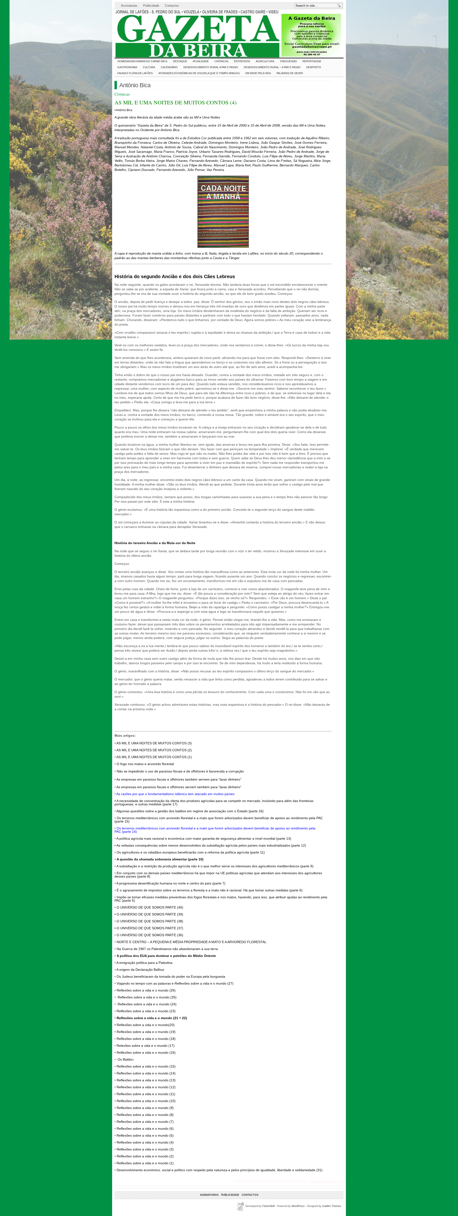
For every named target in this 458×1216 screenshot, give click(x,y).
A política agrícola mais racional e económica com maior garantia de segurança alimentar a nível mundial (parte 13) (203, 838)
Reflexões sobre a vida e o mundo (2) (145, 1156)
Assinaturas (129, 5)
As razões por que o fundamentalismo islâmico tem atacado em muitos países (175, 794)
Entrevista (242, 61)
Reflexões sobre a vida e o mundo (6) (145, 1128)
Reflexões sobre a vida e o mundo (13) (146, 1080)
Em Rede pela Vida (258, 73)
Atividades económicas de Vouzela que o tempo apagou (199, 73)
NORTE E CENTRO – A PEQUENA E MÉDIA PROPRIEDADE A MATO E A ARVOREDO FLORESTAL (191, 942)
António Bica (135, 85)
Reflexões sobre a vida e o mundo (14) (146, 1073)
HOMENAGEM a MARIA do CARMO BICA (142, 61)
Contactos (172, 5)
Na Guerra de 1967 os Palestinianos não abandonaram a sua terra (167, 949)
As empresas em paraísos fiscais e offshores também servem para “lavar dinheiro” (178, 779)
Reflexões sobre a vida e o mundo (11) (146, 1094)
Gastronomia (127, 67)
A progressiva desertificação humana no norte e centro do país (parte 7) (170, 883)
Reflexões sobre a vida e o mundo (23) (146, 1011)
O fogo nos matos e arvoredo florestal (145, 764)
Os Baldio (125, 1059)
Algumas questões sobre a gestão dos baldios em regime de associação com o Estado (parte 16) (190, 811)
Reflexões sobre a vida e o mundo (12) (146, 1087)
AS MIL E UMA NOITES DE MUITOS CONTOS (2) (154, 750)
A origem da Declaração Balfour (140, 969)
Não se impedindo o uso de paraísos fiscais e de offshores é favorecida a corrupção (180, 771)
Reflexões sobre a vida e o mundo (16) (146, 1052)
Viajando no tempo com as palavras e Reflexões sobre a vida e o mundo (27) (175, 983)
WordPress (298, 1206)
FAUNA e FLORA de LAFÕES (135, 73)
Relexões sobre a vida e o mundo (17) (146, 1045)
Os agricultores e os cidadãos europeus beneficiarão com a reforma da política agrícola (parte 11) (191, 852)
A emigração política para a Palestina (144, 963)
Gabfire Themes (331, 1206)
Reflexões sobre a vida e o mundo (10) (146, 1101)
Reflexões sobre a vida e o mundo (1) (145, 1163)
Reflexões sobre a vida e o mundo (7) (145, 1122)
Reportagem (311, 61)
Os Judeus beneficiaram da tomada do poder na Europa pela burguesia (171, 976)
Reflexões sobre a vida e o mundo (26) (146, 990)
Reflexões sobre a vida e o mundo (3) (145, 1149)
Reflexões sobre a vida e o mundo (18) (146, 1039)
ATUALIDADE (201, 61)
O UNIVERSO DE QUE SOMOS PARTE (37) (150, 928)
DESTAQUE (180, 61)
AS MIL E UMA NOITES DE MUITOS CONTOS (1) (154, 757)
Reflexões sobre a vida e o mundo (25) (147, 997)
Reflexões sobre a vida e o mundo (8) (145, 1115)
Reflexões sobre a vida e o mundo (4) (145, 1142)
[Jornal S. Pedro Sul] (157, 33)
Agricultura (265, 61)
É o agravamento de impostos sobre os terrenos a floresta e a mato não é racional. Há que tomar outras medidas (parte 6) (209, 890)
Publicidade (151, 5)
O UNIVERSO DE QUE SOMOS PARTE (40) (150, 907)
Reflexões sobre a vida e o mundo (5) (145, 1135)
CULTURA (149, 67)
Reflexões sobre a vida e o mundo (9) (145, 1108)
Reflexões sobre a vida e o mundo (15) (146, 1066)
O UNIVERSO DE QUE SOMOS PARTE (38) (150, 921)
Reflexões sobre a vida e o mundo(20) (146, 1025)
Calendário (169, 67)
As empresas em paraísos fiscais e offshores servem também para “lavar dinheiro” (178, 787)
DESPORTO (313, 67)
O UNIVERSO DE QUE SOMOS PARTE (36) (150, 935)
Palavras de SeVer (289, 73)
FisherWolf (268, 1206)
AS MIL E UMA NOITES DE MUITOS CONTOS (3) (154, 743)
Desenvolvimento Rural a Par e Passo (210, 67)
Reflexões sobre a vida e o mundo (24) (147, 1004)
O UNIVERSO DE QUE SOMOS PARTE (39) (150, 914)
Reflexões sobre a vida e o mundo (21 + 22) (152, 1018)
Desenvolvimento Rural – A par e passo (272, 67)
